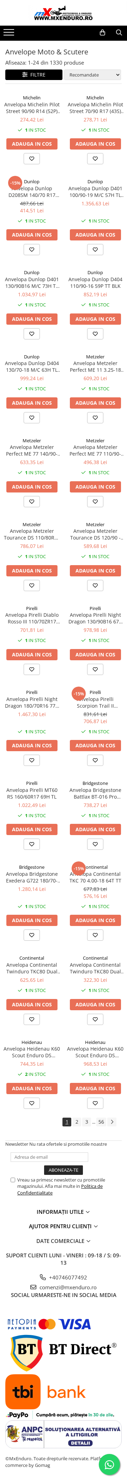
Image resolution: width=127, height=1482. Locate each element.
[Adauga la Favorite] (32, 158)
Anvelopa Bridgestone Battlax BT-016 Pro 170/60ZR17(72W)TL (95, 793)
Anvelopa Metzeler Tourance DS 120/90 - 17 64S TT (95, 534)
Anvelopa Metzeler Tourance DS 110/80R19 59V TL (32, 534)
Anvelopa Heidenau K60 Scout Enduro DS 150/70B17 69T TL (95, 1052)
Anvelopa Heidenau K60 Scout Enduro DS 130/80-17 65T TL (32, 1052)
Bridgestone (95, 783)
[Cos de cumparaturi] (102, 33)
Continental (95, 867)
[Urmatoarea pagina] (111, 1122)
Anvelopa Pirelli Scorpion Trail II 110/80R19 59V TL (95, 702)
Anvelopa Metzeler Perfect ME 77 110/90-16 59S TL (95, 450)
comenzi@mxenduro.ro (67, 1287)
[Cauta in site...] (119, 33)
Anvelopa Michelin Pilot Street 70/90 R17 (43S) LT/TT (95, 107)
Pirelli (31, 608)
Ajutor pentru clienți (61, 1226)
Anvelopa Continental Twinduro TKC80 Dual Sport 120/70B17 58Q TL (32, 968)
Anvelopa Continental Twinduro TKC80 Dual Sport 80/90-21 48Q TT (95, 968)
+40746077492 (67, 1277)
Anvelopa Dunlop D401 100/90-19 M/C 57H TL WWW (95, 191)
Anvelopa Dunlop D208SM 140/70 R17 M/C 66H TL (31, 191)
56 (101, 1121)
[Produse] (10, 34)
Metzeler (95, 356)
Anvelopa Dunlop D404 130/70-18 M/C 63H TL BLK (32, 366)
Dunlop (32, 181)
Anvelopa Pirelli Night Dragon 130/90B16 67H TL (95, 618)
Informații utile (61, 1211)
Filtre (37, 74)
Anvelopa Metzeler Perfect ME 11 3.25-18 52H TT (95, 366)
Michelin (32, 97)
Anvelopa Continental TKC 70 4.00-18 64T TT (95, 877)
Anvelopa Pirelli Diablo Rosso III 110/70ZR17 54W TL (32, 618)
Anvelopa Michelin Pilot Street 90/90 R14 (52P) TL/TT (32, 107)
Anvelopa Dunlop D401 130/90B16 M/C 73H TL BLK (32, 282)
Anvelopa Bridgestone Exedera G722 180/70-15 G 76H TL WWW (32, 877)
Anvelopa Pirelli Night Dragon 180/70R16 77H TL (32, 702)
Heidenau (32, 1042)
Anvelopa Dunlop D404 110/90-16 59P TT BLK (95, 282)
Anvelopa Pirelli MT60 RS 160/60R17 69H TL (32, 793)
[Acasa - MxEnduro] (63, 12)
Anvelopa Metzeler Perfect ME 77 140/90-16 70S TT (32, 450)
